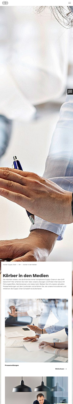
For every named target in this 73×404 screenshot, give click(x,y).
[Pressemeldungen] (36, 330)
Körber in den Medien (30, 265)
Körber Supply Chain (10, 265)
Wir (19, 265)
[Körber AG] (34, 3)
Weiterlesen (60, 369)
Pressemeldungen (12, 365)
